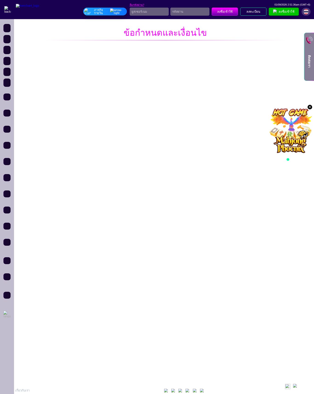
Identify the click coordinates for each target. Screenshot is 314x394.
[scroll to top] (296, 386)
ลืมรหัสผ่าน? (137, 5)
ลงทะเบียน (253, 11)
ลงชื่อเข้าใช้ (225, 11)
